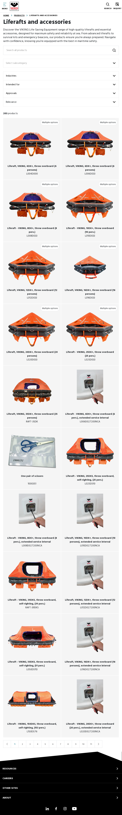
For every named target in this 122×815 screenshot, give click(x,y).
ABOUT (7, 798)
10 (83, 744)
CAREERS (8, 778)
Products (19, 15)
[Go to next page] (98, 744)
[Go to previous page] (7, 744)
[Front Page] (14, 6)
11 (91, 744)
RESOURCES (9, 769)
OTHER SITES (10, 788)
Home (6, 15)
